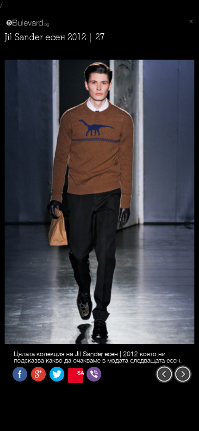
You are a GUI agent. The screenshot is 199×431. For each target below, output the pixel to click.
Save (80, 372)
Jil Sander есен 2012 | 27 (55, 37)
